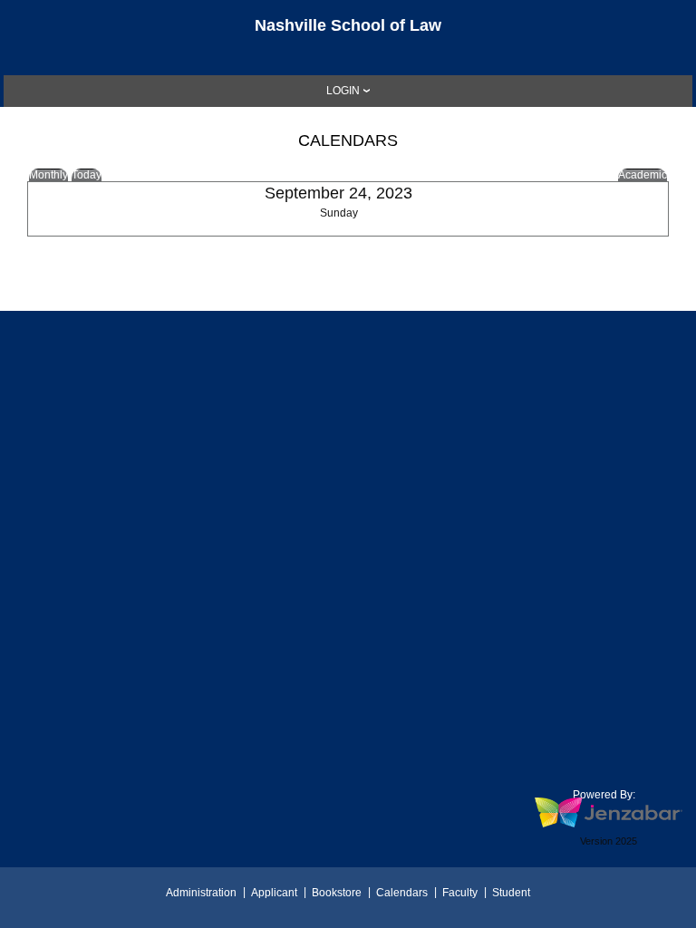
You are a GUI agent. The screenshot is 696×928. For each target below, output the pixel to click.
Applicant (274, 892)
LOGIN (343, 90)
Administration (201, 892)
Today (87, 175)
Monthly (48, 175)
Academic (642, 175)
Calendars (402, 892)
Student (511, 892)
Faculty (460, 892)
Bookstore (337, 892)
